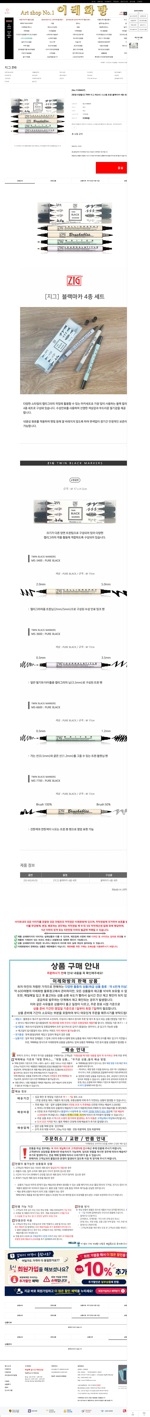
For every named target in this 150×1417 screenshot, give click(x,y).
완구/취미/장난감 (78, 53)
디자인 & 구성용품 (111, 62)
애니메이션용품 (78, 38)
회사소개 (8, 1366)
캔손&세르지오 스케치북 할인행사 (52, 20)
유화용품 (26, 31)
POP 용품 (26, 46)
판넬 (78, 27)
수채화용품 (78, 31)
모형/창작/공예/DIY (104, 42)
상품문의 (127, 181)
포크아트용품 (52, 46)
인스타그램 (143, 29)
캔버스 (78, 23)
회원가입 (100, 1)
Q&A (6, 1387)
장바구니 (143, 25)
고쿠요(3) (7, 78)
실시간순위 (133, 16)
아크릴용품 (52, 31)
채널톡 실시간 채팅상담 (32, 1373)
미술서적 (78, 42)
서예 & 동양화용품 (26, 38)
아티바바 (89, 75)
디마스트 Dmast (92, 78)
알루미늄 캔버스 (104, 23)
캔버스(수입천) (52, 27)
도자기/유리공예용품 (52, 49)
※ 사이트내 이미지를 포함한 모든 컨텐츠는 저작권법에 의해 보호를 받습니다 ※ (37, 146)
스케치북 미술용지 (52, 34)
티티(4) (7, 81)
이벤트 (7, 1381)
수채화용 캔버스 (26, 27)
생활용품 (104, 53)
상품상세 (20, 181)
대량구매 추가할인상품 (26, 20)
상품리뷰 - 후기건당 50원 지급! (90, 181)
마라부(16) (8, 75)
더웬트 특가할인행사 (103, 20)
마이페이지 (133, 29)
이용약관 (8, 1372)
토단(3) (117, 75)
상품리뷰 (90, 1337)
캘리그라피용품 (78, 49)
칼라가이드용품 (26, 42)
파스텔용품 (103, 31)
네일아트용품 (104, 46)
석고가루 (52, 42)
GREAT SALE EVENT (26, 23)
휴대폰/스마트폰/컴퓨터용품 (104, 57)
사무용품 (52, 53)
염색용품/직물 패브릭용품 (26, 49)
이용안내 (8, 1369)
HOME (103, 62)
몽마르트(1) (63, 75)
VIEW (98, 1385)
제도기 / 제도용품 (103, 38)
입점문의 (133, 20)
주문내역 (133, 25)
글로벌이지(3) (119, 78)
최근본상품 (143, 20)
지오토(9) (90, 72)
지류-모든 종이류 (78, 34)
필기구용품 (26, 57)
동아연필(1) (118, 72)
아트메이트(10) (36, 78)
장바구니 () (124, 1)
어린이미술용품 (26, 53)
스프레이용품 (52, 38)
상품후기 (8, 1384)
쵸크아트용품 (78, 46)
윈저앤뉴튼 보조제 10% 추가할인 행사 (78, 20)
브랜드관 (143, 16)
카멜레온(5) (35, 72)
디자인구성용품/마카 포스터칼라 (26, 34)
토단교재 (34, 75)
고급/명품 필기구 (52, 57)
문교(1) (62, 78)
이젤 (52, 23)
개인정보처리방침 (11, 1375)
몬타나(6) (62, 72)
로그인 (94, 1)
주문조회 (116, 1)
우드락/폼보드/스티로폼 (104, 34)
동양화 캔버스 (103, 27)
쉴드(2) (34, 81)
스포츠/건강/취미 (78, 57)
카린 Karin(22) (9, 72)
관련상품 (53, 181)
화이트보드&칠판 (103, 49)
